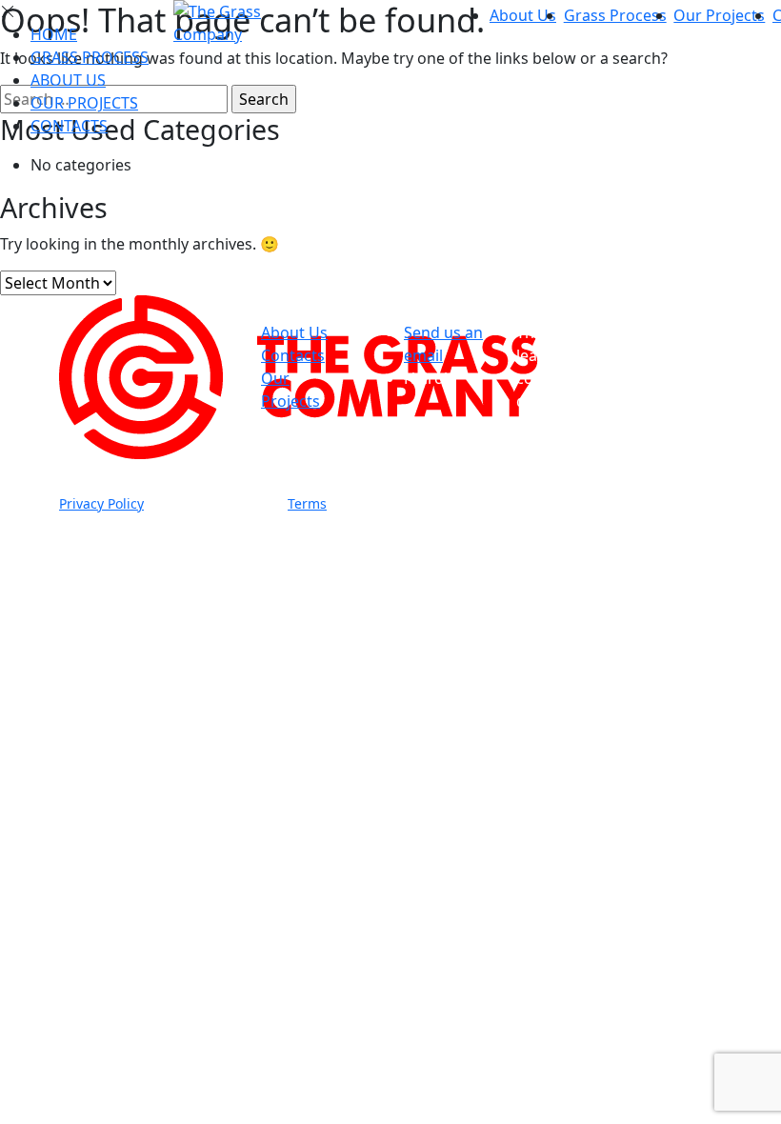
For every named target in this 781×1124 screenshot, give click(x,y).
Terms (307, 503)
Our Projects (719, 15)
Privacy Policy (101, 503)
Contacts (69, 125)
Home (53, 34)
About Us (523, 15)
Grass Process (615, 15)
